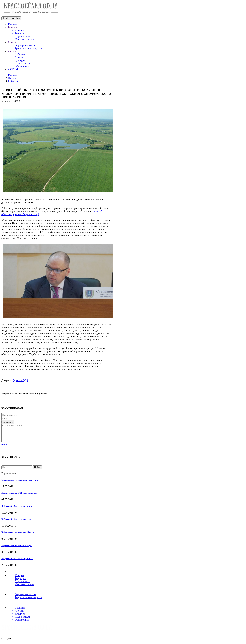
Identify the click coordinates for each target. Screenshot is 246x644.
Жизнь (12, 42)
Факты (12, 51)
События (13, 81)
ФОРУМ (13, 69)
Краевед (12, 27)
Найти (37, 467)
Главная (12, 24)
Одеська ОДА (20, 380)
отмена (5, 444)
